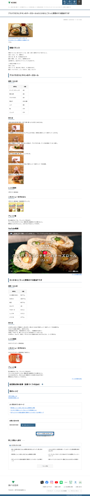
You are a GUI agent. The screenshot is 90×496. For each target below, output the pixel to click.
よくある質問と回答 (68, 486)
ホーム (9, 7)
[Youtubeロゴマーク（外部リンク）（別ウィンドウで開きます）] (56, 482)
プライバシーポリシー (75, 490)
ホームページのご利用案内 (62, 490)
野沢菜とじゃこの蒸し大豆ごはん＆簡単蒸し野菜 (24, 454)
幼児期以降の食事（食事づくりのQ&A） (25, 384)
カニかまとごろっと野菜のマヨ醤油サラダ (18, 40)
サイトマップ (50, 490)
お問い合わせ (79, 486)
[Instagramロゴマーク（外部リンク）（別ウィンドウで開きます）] (51, 482)
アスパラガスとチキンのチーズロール (17, 38)
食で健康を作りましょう (24, 7)
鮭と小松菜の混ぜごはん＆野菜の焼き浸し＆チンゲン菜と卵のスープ (27, 450)
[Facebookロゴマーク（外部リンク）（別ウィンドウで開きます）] (46, 482)
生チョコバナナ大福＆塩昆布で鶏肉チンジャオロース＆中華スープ (27, 460)
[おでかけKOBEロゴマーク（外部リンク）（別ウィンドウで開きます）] (80, 482)
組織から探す (58, 486)
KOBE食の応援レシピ (32, 7)
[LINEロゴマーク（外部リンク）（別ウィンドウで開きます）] (61, 482)
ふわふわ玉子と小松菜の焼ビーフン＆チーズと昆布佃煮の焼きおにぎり (64, 450)
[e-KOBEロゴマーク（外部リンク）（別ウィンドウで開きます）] (75, 482)
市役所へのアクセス (47, 486)
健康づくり (17, 7)
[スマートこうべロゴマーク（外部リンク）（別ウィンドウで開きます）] (70, 482)
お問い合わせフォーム (28, 425)
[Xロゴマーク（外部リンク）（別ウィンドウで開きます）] (42, 482)
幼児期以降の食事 (40, 7)
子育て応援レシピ (12, 396)
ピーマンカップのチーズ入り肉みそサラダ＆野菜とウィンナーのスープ (64, 455)
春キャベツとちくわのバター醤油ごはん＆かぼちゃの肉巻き (63, 459)
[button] (64, 2)
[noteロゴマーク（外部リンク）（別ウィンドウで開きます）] (65, 482)
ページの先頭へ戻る (77, 274)
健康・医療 (13, 7)
